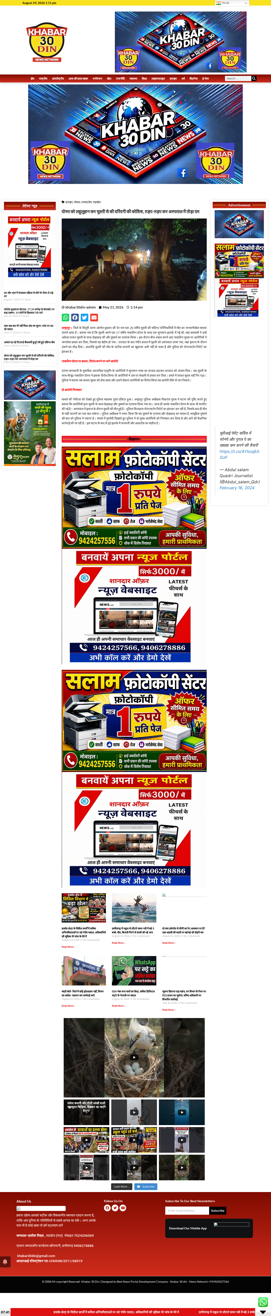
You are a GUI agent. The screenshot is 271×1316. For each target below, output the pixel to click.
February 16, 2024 (237, 487)
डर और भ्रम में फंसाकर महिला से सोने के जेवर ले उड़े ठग (28, 294)
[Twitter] (115, 1208)
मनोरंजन (97, 78)
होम (32, 78)
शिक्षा (144, 78)
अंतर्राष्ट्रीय (58, 78)
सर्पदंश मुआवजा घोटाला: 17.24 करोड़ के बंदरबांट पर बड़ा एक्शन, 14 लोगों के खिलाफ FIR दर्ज (29, 310)
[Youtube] (122, 1208)
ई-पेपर (205, 78)
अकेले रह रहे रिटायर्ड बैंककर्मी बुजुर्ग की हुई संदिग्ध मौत (29, 342)
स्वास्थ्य (133, 78)
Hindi (225, 3)
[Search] (254, 78)
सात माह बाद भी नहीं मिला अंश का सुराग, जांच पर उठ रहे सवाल (28, 327)
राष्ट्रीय (43, 78)
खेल (109, 78)
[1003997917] (30, 399)
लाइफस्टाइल (158, 78)
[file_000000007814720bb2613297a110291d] (30, 282)
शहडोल (97, 202)
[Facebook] (107, 1208)
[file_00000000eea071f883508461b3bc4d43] (134, 663)
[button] (65, 317)
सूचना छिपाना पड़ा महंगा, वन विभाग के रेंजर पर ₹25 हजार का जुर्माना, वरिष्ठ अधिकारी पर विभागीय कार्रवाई (184, 995)
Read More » (68, 947)
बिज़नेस (194, 78)
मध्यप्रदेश (86, 202)
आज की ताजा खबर (78, 78)
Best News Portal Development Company (142, 1281)
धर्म (183, 78)
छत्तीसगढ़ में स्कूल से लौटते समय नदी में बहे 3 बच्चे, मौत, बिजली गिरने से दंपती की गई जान (120, 1312)
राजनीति (120, 78)
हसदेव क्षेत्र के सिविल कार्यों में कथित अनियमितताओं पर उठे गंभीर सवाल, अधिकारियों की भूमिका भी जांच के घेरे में (84, 932)
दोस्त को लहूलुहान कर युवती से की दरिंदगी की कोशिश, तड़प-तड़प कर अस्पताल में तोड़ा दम (29, 357)
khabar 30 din (178, 1281)
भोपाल (77, 202)
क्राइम (173, 78)
